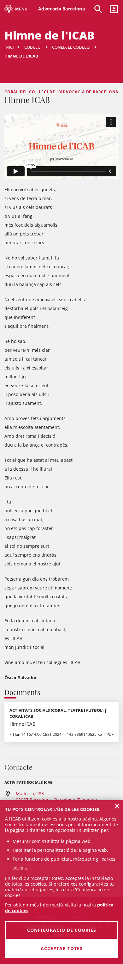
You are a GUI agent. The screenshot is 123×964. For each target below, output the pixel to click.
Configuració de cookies (61, 930)
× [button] (117, 806)
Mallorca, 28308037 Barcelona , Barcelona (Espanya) (56, 796)
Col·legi (33, 47)
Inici (9, 47)
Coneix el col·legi (71, 47)
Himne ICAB (22, 724)
